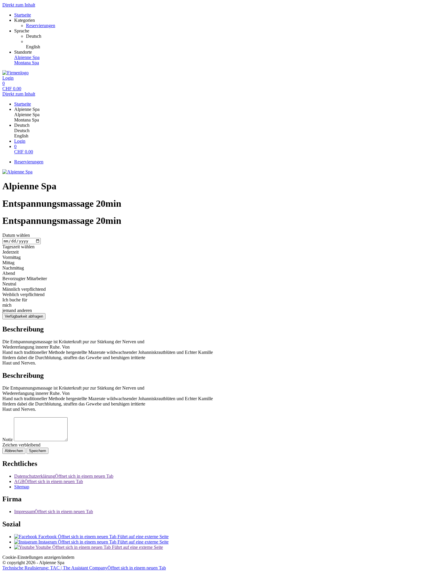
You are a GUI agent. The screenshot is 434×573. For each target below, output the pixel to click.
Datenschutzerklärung (63, 476)
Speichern (37, 451)
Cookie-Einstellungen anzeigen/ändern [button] (38, 557)
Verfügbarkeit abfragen (24, 316)
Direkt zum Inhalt (18, 4)
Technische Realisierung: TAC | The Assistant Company (84, 567)
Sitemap (21, 486)
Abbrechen (14, 451)
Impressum (53, 511)
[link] (229, 36)
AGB (48, 481)
